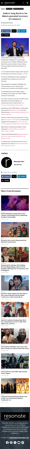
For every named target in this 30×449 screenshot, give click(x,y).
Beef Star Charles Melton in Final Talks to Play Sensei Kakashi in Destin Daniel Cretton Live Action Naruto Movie (14, 295)
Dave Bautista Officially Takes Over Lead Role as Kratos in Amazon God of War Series (15, 347)
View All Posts (18, 164)
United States (18, 9)
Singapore (3, 263)
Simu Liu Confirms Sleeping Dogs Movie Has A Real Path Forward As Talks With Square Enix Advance (13, 322)
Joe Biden (25, 74)
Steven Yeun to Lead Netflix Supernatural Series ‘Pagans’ (14, 372)
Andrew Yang (6, 172)
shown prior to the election (12, 119)
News (3, 9)
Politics (9, 9)
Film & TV (3, 212)
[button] (6, 31)
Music (2, 238)
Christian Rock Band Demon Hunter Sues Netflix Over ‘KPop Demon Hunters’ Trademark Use (14, 398)
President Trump (15, 110)
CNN (2, 72)
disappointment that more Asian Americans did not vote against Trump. (14, 136)
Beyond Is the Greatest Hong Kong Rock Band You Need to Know (13, 241)
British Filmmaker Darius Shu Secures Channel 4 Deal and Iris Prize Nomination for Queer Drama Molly (14, 215)
